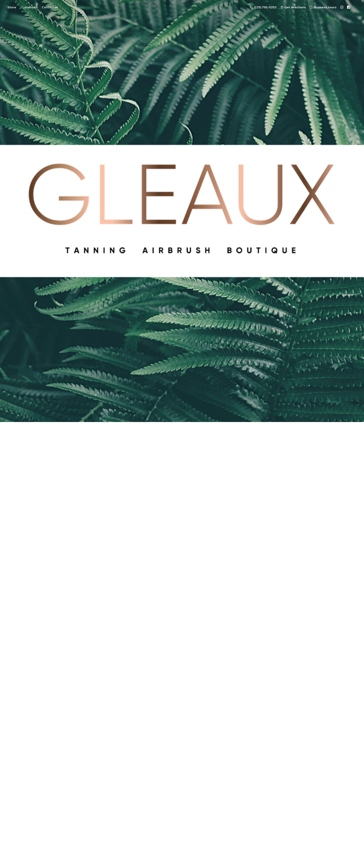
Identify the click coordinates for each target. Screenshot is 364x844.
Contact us (50, 7)
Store (12, 7)
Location (29, 7)
